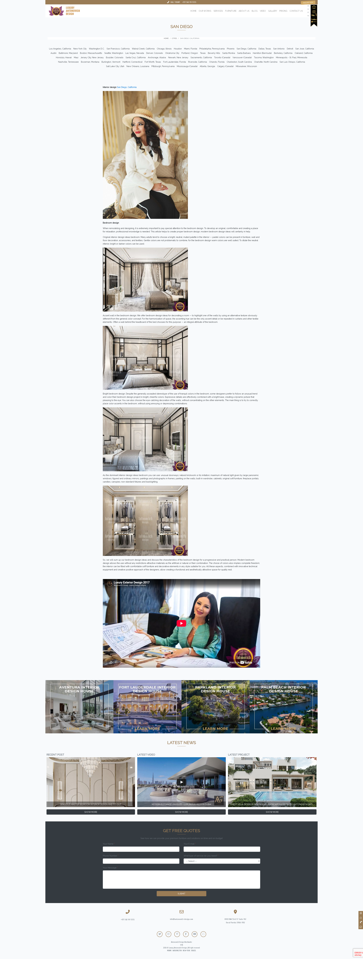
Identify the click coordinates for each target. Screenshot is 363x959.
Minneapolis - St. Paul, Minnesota (291, 57)
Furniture (230, 11)
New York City (80, 48)
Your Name (109, 844)
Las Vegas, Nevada (134, 53)
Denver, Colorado (154, 53)
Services (218, 11)
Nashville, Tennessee (68, 62)
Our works (205, 11)
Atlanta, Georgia (207, 66)
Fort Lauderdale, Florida (174, 62)
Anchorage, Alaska (157, 57)
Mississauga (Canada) (187, 66)
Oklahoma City (172, 53)
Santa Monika (228, 53)
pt (308, 12)
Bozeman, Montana (90, 62)
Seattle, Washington (113, 53)
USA (181, 945)
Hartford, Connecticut (132, 62)
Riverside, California (197, 62)
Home (193, 11)
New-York (186, 951)
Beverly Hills (214, 53)
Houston (178, 48)
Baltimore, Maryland (68, 53)
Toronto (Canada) (222, 57)
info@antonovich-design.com (181, 919)
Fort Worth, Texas (153, 62)
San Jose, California (304, 48)
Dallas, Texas (264, 48)
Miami (169, 951)
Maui (76, 57)
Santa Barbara (244, 53)
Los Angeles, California (60, 48)
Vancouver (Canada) (242, 57)
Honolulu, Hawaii (64, 57)
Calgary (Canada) (225, 66)
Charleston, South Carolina (239, 62)
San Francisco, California (118, 48)
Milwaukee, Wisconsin (246, 66)
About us (244, 11)
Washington (177, 951)
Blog (255, 11)
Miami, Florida (190, 48)
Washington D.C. (96, 48)
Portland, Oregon (190, 53)
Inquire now (308, 2)
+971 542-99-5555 (189, 2)
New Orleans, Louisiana (137, 66)
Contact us (296, 11)
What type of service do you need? (201, 855)
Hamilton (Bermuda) (262, 53)
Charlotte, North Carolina (265, 62)
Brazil (193, 951)
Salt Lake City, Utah (115, 66)
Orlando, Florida (216, 62)
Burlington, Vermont (111, 62)
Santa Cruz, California (136, 57)
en (308, 6)
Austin (53, 53)
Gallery (272, 11)
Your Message (110, 867)
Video (263, 11)
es (308, 9)
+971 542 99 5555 (128, 919)
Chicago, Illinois (164, 48)
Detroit (290, 48)
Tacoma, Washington (264, 57)
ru (308, 15)
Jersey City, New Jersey (92, 57)
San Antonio (279, 48)
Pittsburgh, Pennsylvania (163, 66)
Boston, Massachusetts (91, 53)
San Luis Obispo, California (292, 62)
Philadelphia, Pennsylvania (212, 48)
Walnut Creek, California (143, 48)
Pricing (283, 11)
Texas (203, 53)
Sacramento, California (201, 57)
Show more (90, 812)
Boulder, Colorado (114, 57)
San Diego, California (246, 48)
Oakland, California (304, 53)
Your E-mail (190, 844)
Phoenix (230, 48)
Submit (181, 893)
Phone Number (111, 855)
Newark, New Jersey (178, 57)
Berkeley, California (283, 53)
